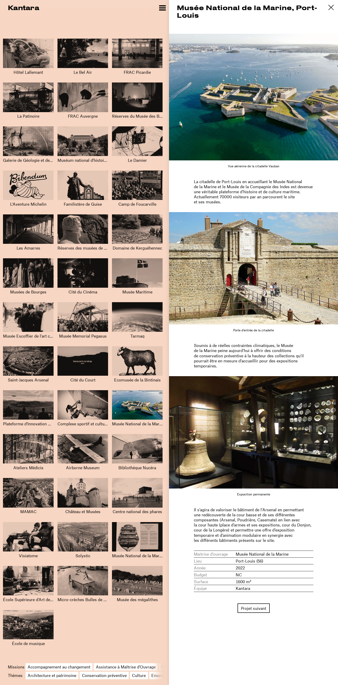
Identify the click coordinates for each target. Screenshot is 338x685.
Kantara (23, 7)
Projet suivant (253, 608)
